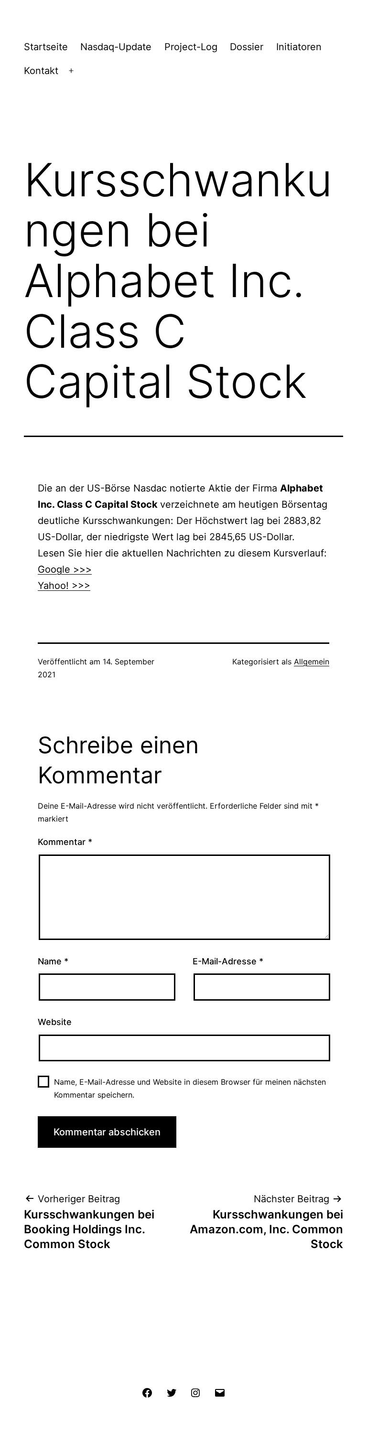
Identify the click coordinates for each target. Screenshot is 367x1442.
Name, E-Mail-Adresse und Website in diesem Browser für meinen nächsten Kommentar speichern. (190, 1088)
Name (53, 961)
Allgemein (311, 661)
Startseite (46, 47)
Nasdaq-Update (115, 47)
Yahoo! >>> (64, 585)
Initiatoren (299, 47)
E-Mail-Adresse (228, 961)
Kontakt (41, 70)
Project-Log (190, 47)
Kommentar (65, 842)
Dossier (246, 47)
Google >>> (65, 569)
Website (55, 1022)
